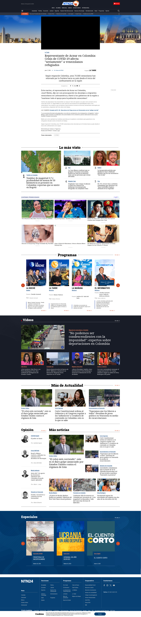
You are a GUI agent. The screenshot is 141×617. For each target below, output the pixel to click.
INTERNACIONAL (85, 7)
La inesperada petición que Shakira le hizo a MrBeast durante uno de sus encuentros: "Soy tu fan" (108, 172)
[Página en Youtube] (114, 585)
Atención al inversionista (90, 590)
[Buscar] (118, 11)
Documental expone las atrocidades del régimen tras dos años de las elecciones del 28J (108, 497)
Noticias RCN (43, 610)
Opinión (107, 10)
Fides (89, 610)
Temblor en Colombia (31, 175)
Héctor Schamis (37, 502)
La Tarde (47, 52)
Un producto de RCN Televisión (102, 610)
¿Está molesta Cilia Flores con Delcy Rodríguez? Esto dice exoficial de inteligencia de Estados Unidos (30, 371)
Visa (69, 167)
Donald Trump (78, 13)
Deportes (57, 10)
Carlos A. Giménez (102, 366)
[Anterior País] (119, 13)
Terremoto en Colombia (79, 493)
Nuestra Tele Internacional (66, 10)
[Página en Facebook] (104, 585)
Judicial (51, 10)
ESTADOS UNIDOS (77, 7)
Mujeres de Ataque (76, 596)
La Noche (30, 288)
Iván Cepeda (70, 13)
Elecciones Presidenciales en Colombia (38, 13)
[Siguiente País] (119, 14)
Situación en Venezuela (37, 492)
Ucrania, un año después (70, 558)
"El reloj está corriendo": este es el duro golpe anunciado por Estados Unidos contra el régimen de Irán (36, 414)
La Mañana (77, 288)
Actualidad (34, 10)
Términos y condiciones (76, 612)
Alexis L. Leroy (37, 484)
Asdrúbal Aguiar (35, 436)
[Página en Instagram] (107, 585)
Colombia (23, 595)
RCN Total (112, 610)
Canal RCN (36, 610)
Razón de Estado (67, 600)
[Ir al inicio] (29, 583)
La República (56, 610)
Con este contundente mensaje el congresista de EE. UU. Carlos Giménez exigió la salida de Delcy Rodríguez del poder (108, 371)
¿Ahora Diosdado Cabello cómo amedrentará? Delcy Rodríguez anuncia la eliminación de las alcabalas (82, 371)
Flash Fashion (75, 587)
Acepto (100, 614)
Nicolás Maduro (53, 493)
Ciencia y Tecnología (79, 10)
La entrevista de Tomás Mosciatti (67, 590)
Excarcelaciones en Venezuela (97, 408)
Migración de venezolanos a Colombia (78, 330)
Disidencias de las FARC (88, 13)
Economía (45, 10)
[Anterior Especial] (23, 543)
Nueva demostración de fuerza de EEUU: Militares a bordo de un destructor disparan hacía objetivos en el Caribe (57, 371)
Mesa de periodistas (65, 597)
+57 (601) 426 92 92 (112, 592)
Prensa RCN (87, 602)
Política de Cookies (68, 615)
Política (40, 10)
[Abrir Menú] (22, 11)
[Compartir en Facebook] (70, 86)
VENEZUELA (64, 7)
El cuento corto (100, 558)
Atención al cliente (89, 587)
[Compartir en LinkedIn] (75, 86)
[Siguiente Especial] (118, 543)
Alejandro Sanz (72, 181)
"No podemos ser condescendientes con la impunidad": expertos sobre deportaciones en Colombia (90, 338)
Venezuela (23, 597)
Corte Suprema (59, 408)
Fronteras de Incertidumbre (39, 558)
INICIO (53, 7)
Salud (96, 10)
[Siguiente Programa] (118, 285)
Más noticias (59, 430)
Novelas (85, 610)
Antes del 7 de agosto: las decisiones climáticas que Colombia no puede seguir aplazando (38, 476)
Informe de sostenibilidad (90, 592)
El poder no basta (36, 438)
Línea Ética (87, 600)
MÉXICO (70, 7)
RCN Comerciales (65, 610)
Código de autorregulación (91, 595)
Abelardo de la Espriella (61, 13)
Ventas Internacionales (90, 597)
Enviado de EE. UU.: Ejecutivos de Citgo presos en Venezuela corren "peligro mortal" (74, 110)
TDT (93, 610)
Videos (28, 320)
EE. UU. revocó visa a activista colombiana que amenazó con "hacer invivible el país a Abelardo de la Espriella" (107, 186)
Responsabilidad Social (90, 585)
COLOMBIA (58, 7)
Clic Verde (65, 585)
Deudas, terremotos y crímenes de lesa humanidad (38, 496)
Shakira (99, 167)
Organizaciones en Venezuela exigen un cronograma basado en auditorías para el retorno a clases (59, 306)
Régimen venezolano (77, 366)
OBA (86, 605)
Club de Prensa (75, 585)
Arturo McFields (35, 450)
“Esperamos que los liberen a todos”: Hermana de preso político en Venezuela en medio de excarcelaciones (103, 414)
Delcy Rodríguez (101, 493)
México (22, 600)
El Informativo (102, 288)
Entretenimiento (89, 10)
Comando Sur (50, 366)
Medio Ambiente (35, 470)
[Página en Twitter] (111, 585)
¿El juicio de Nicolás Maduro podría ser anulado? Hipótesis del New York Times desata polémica (60, 497)
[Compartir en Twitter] (72, 86)
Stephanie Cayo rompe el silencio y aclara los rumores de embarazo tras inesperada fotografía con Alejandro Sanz (79, 186)
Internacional (24, 605)
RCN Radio (49, 610)
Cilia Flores (24, 366)
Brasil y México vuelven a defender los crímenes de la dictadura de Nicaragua (38, 455)
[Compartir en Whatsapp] (79, 86)
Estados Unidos (25, 408)
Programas (101, 10)
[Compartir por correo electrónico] (77, 86)
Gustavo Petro (51, 13)
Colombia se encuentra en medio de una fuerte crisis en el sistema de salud (82, 307)
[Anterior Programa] (23, 285)
